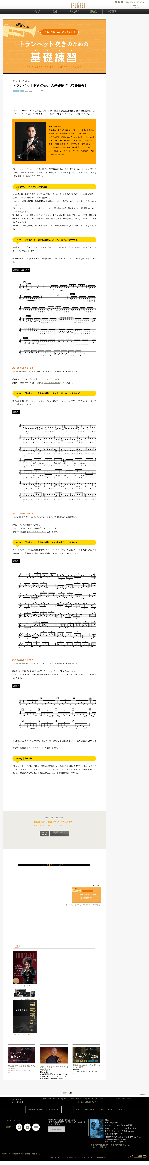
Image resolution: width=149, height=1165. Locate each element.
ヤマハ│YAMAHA (49, 1099)
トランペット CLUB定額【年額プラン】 (26, 999)
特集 (77, 1109)
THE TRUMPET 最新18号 (100, 1145)
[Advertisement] (56, 928)
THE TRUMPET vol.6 (52, 383)
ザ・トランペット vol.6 (21, 986)
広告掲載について (17, 1154)
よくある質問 (135, 2)
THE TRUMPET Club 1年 (21, 1035)
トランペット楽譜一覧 (98, 1147)
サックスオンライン (88, 1157)
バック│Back (62, 1099)
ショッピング (74, 11)
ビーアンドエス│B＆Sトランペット (122, 1099)
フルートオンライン (57, 1157)
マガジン (56, 11)
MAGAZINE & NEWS (35, 1109)
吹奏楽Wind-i (101, 1157)
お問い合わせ (143, 2)
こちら (20, 368)
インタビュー (54, 1109)
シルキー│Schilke (75, 1099)
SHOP (119, 1109)
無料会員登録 (56, 1129)
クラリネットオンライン (72, 1157)
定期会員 (93, 11)
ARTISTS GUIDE (106, 1109)
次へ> (61, 865)
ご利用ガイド (127, 2)
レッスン (67, 1109)
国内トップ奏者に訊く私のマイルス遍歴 (86, 1066)
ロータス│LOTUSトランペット (88, 1102)
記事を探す (112, 11)
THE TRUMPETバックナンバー (122, 1145)
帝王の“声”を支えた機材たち (21, 1066)
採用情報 (27, 1154)
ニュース (37, 11)
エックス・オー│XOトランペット (95, 1099)
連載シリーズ (89, 1109)
